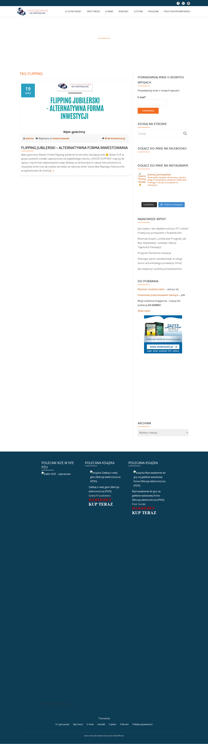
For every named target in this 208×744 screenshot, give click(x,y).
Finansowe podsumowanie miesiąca (158, 295)
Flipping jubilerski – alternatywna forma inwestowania (74, 148)
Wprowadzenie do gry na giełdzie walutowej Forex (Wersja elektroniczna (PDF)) (148, 496)
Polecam (153, 11)
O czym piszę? (73, 11)
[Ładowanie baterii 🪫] (146, 190)
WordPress (119, 735)
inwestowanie (61, 138)
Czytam (138, 11)
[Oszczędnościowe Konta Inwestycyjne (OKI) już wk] (163, 194)
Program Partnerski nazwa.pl (154, 253)
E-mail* (142, 97)
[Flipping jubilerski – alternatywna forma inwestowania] (75, 108)
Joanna (30, 138)
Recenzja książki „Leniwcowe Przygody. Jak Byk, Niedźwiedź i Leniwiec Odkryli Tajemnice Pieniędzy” (162, 243)
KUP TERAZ (101, 504)
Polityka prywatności (177, 11)
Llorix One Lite (90, 735)
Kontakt (124, 11)
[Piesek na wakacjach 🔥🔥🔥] (179, 190)
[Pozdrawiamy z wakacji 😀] (179, 198)
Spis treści (93, 11)
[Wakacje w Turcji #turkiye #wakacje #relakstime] (146, 198)
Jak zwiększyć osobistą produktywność (160, 269)
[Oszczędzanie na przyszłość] (33, 11)
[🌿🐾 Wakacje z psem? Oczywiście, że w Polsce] (146, 194)
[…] (52, 170)
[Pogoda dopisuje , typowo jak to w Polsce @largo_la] (163, 190)
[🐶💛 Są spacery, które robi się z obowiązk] (179, 194)
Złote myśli (144, 311)
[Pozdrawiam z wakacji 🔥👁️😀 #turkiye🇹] (163, 198)
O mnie (109, 11)
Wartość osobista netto (151, 289)
